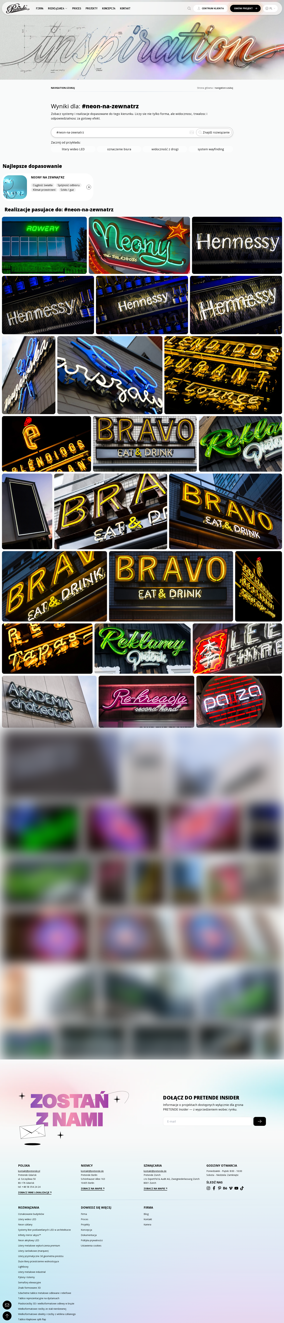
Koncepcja (108, 8)
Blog (146, 1214)
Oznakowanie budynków (31, 1214)
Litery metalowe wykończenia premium (39, 1245)
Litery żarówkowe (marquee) (33, 1250)
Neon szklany (25, 1224)
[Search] (189, 8)
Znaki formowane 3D (29, 1287)
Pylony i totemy (26, 1277)
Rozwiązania (56, 8)
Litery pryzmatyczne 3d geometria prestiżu (40, 1256)
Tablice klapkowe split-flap (32, 1319)
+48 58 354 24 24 (31, 1186)
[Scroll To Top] (7, 1315)
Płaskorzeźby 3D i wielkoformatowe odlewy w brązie (46, 1303)
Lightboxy (23, 1266)
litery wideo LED (73, 149)
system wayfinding (211, 149)
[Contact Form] (7, 1305)
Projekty (91, 8)
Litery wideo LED (27, 1219)
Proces (76, 8)
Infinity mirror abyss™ (29, 1235)
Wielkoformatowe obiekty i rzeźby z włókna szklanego (47, 1314)
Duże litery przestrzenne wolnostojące (38, 1261)
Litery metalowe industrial (32, 1271)
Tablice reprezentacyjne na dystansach (38, 1298)
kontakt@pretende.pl (29, 1171)
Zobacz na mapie (91, 1188)
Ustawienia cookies (91, 1245)
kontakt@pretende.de (92, 1171)
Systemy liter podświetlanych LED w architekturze (44, 1229)
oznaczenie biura (119, 149)
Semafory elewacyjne (29, 1282)
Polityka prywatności (92, 1240)
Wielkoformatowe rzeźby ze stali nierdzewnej (42, 1308)
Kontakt (125, 8)
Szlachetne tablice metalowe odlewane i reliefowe (44, 1293)
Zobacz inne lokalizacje (33, 1192)
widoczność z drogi (165, 149)
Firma (39, 8)
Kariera (147, 1224)
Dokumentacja (89, 1235)
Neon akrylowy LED (28, 1240)
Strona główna (205, 87)
